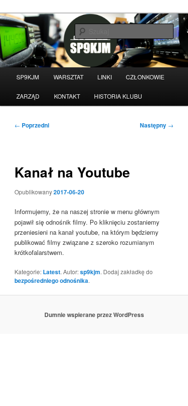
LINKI (104, 77)
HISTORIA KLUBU (118, 96)
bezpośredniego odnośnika (51, 280)
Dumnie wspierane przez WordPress (94, 314)
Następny (157, 125)
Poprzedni (31, 125)
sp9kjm (90, 271)
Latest (51, 271)
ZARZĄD (28, 96)
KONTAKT (67, 96)
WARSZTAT (68, 77)
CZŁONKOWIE (145, 77)
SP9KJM (27, 77)
